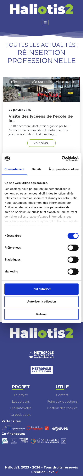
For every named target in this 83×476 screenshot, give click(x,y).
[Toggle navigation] (45, 22)
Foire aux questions (62, 401)
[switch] (73, 248)
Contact (62, 395)
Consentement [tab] (14, 169)
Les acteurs (21, 401)
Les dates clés (20, 408)
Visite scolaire (66, 82)
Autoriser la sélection (41, 301)
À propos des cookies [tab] (64, 169)
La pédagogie (20, 414)
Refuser (41, 314)
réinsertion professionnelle (31, 82)
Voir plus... (41, 143)
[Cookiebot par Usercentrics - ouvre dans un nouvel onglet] (62, 158)
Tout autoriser (41, 289)
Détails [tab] (36, 169)
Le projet (21, 395)
